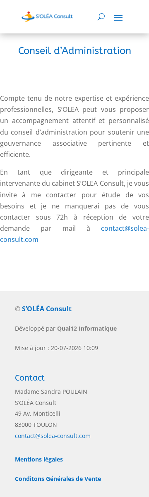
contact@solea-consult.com (53, 436)
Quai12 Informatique (87, 328)
